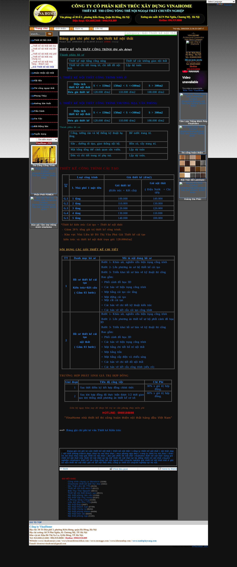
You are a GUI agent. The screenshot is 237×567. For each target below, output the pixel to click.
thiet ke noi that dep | (103, 453)
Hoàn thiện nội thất (44, 73)
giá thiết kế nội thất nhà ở (155, 460)
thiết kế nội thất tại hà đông (128, 458)
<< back (64, 469)
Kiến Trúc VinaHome (193, 90)
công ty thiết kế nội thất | (146, 451)
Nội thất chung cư (77, 509)
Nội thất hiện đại (76, 514)
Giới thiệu (61, 28)
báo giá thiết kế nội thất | (93, 456)
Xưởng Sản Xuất (42, 103)
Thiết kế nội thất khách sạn (82, 493)
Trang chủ (41, 28)
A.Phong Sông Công (78, 500)
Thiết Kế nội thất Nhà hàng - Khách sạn (42, 63)
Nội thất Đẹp (74, 504)
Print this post (120, 469)
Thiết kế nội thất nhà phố (45, 54)
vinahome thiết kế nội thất (148, 456)
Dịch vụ (79, 28)
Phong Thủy (40, 96)
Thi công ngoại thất (44, 88)
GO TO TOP (35, 522)
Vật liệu (38, 80)
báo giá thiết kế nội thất (120, 456)
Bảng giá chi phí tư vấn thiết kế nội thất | (89, 451)
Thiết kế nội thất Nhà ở (80, 488)
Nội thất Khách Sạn (78, 507)
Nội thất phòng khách (79, 511)
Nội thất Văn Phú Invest (80, 497)
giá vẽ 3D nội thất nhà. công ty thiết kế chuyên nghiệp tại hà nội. (122, 462)
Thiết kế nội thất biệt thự (44, 46)
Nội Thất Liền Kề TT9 (79, 486)
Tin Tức (38, 119)
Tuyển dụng (40, 134)
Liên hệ (99, 28)
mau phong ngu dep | (127, 453)
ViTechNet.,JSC (200, 546)
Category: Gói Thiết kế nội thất (151, 33)
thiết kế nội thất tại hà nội (98, 458)
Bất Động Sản (41, 126)
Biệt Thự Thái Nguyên (79, 491)
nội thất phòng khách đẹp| (77, 453)
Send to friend (169, 469)
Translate (228, 5)
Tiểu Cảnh (39, 111)
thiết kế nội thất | (122, 451)
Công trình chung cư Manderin (84, 481)
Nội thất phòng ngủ (78, 516)
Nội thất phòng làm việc (80, 495)
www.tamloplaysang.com (145, 541)
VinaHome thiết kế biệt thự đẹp (84, 484)
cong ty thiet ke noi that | (153, 453)
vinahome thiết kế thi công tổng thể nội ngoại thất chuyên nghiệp (105, 460)
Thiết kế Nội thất (42, 40)
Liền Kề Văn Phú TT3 (79, 502)
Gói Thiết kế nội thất (43, 67)
